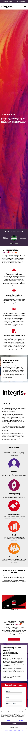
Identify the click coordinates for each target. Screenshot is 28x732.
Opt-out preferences (8, 730)
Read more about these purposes (20, 719)
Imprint (22, 730)
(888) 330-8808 (7, 1)
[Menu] (25, 6)
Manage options (14, 727)
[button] (26, 709)
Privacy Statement (16, 730)
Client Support (21, 1)
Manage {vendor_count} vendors (8, 719)
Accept (14, 723)
